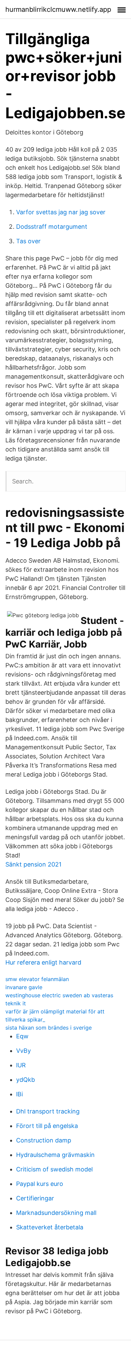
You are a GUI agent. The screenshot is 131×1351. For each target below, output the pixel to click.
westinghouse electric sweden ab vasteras (59, 995)
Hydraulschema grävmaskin (55, 1154)
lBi (19, 1094)
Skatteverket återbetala (49, 1227)
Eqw (22, 1036)
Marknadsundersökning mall (56, 1212)
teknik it (15, 1003)
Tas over (28, 241)
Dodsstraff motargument (51, 226)
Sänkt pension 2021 (33, 864)
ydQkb (25, 1079)
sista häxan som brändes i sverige (48, 1027)
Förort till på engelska (47, 1125)
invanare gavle (23, 987)
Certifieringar (35, 1198)
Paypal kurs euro (39, 1183)
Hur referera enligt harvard (43, 962)
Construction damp (43, 1140)
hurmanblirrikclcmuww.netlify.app (58, 9)
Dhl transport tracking (48, 1111)
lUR (21, 1065)
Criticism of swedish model (54, 1169)
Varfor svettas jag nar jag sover (60, 212)
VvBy (23, 1050)
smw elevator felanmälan (37, 979)
